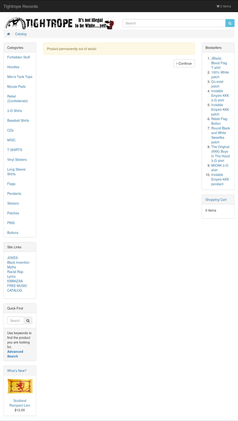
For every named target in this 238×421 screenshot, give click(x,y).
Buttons (12, 232)
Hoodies (13, 66)
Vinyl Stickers (17, 159)
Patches (13, 213)
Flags (11, 183)
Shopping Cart (216, 199)
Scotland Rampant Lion (20, 403)
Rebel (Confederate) (17, 98)
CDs (10, 130)
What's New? (16, 370)
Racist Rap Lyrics (15, 274)
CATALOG (14, 290)
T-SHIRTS (14, 149)
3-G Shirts (14, 110)
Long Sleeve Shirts (16, 171)
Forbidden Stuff (18, 57)
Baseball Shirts (18, 120)
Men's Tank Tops (19, 76)
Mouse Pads (16, 86)
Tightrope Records (20, 6)
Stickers (13, 203)
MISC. (11, 140)
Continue (185, 63)
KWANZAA (15, 281)
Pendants (14, 193)
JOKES (12, 257)
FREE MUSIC (17, 285)
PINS (11, 222)
